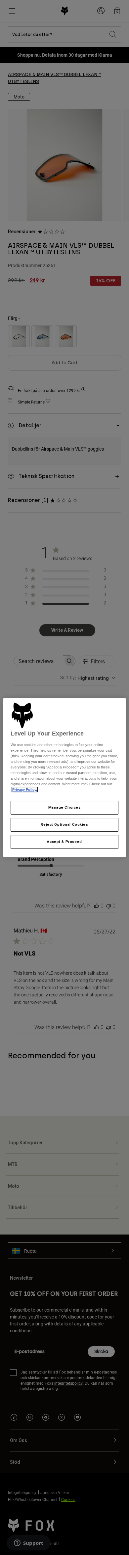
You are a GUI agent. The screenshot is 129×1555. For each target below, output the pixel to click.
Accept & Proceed (64, 841)
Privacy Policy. (24, 790)
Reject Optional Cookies (64, 824)
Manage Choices (64, 807)
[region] (64, 777)
